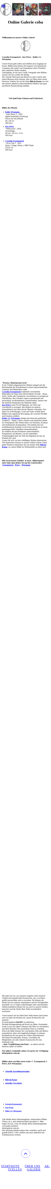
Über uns (32, 1166)
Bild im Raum (11, 1080)
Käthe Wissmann (13, 112)
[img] (25, 9)
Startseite (10, 1166)
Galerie (34, 1169)
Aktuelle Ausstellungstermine (17, 1071)
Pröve (17, 465)
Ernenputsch (7, 465)
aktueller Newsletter (13, 1083)
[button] (25, 1153)
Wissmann (26, 465)
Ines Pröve (9, 126)
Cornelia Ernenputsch (14, 141)
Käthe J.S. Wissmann (13, 1111)
